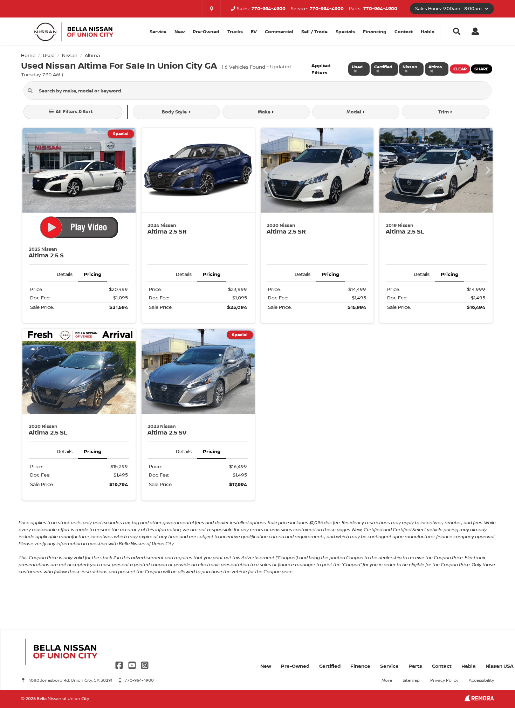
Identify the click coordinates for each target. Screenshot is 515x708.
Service (389, 665)
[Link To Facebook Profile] (120, 665)
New (179, 31)
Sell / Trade (314, 31)
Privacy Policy (444, 680)
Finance (360, 665)
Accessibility (481, 680)
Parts (415, 665)
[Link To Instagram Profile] (144, 665)
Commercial (279, 31)
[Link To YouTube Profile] (132, 665)
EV (254, 31)
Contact (403, 31)
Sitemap (411, 680)
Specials (345, 31)
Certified (330, 665)
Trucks (235, 31)
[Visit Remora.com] (479, 699)
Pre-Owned (206, 31)
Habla (427, 31)
